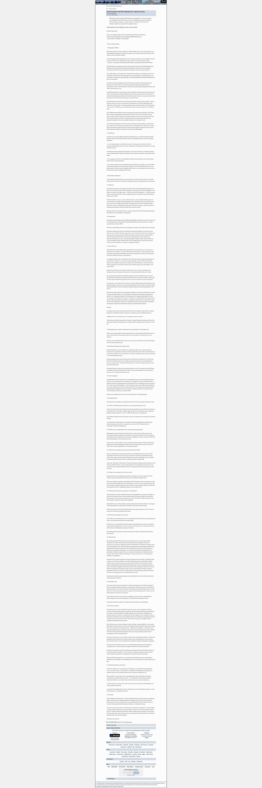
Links (153, 766)
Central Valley (119, 744)
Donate (161, 3)
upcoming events (146, 736)
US (133, 746)
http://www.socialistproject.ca (125, 722)
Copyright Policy (105, 786)
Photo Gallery (130, 766)
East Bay (131, 744)
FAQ (109, 766)
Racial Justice (132, 756)
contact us (133, 737)
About (109, 3)
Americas (122, 761)
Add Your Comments (111, 725)
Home (100, 3)
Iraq (129, 761)
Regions (109, 742)
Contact (119, 3)
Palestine (133, 761)
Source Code (120, 786)
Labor (143, 754)
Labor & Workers (112, 8)
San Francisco (143, 744)
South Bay (136, 744)
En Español (142, 752)
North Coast (112, 744)
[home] (108, 1)
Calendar (141, 3)
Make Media (114, 766)
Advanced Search (131, 775)
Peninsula (150, 744)
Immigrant (134, 754)
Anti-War (118, 752)
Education (136, 752)
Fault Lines (147, 766)
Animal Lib (112, 752)
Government (120, 754)
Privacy (111, 786)
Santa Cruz (123, 746)
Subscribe (130, 3)
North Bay (125, 744)
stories (147, 734)
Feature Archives (139, 766)
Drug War (130, 752)
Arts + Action (124, 752)
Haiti (126, 761)
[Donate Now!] (115, 735)
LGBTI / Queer (149, 754)
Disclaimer (98, 786)
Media (139, 754)
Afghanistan (139, 761)
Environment (149, 752)
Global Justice (112, 754)
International (138, 746)
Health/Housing (127, 754)
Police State (125, 756)
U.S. (107, 8)
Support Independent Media (113, 728)
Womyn (138, 756)
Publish (151, 3)
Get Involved (122, 766)
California (129, 746)
